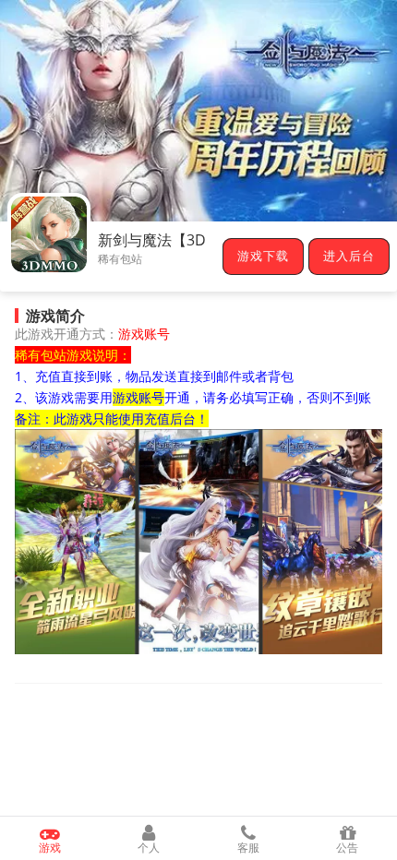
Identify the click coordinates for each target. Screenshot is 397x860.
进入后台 (349, 256)
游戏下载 (263, 256)
